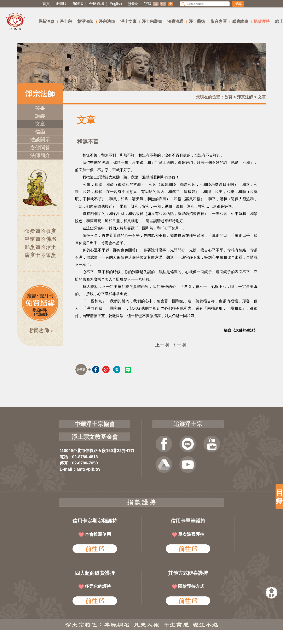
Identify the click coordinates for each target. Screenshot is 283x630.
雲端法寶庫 (164, 464)
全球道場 (96, 4)
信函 (40, 131)
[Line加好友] (187, 444)
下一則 (179, 345)
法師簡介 (40, 155)
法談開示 (40, 139)
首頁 (228, 97)
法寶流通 (175, 21)
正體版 (61, 4)
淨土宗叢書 (152, 21)
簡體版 (77, 4)
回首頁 (44, 4)
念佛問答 (40, 147)
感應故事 (240, 21)
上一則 (162, 345)
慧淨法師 (85, 21)
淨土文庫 (128, 21)
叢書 (40, 108)
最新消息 (46, 21)
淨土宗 (66, 21)
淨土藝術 (197, 21)
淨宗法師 (107, 21)
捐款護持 (262, 21)
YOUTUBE (211, 444)
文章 (262, 97)
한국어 (133, 4)
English (116, 4)
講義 (40, 116)
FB (164, 444)
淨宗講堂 (187, 464)
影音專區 (218, 21)
